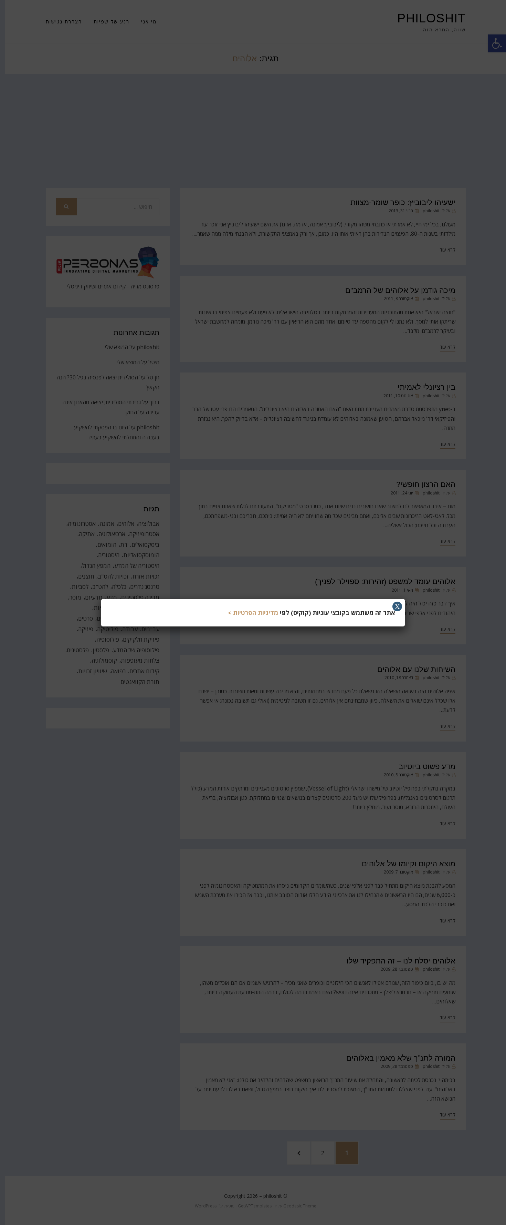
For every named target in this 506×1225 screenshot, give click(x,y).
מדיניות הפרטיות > (253, 613)
